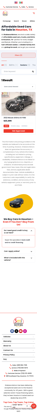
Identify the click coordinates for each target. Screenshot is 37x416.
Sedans (25, 65)
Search (16, 21)
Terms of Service (27, 409)
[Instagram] (25, 331)
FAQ (5, 359)
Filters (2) (18, 55)
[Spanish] (20, 2)
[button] (18, 231)
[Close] (27, 406)
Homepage (7, 21)
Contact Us (8, 350)
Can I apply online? (12, 251)
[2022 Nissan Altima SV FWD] (18, 113)
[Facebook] (12, 331)
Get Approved (18, 131)
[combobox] (18, 86)
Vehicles (6, 337)
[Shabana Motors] (5, 13)
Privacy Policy (9, 355)
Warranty (7, 341)
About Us (7, 346)
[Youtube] (21, 331)
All (4, 65)
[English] (16, 2)
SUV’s (13, 65)
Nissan (24, 21)
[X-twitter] (16, 331)
